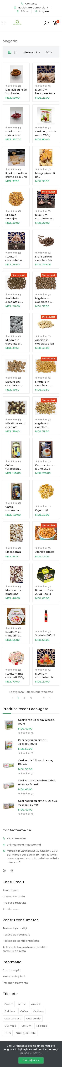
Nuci (7, 1033)
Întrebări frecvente (15, 982)
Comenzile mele (14, 896)
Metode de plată (14, 976)
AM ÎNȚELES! (31, 1060)
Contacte (30, 3)
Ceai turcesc (12, 1018)
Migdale (41, 1025)
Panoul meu (11, 890)
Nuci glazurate (26, 1033)
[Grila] (10, 52)
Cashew (38, 1011)
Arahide (36, 1004)
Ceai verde (33, 1018)
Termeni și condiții (15, 928)
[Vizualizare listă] (16, 52)
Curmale (10, 1025)
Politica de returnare (16, 934)
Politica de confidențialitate (21, 940)
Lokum (26, 1025)
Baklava (9, 1011)
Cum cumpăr (12, 970)
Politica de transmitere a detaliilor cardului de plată (25, 949)
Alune (22, 1004)
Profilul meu (11, 909)
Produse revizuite (15, 902)
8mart (8, 1004)
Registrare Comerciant (32, 7)
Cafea (24, 1011)
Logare (44, 11)
